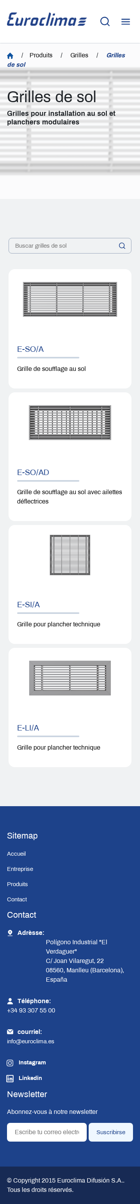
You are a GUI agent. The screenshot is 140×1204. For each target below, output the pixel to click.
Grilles (79, 55)
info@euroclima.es (30, 1041)
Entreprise (20, 869)
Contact (17, 899)
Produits (41, 55)
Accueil (16, 854)
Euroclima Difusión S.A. (89, 1180)
